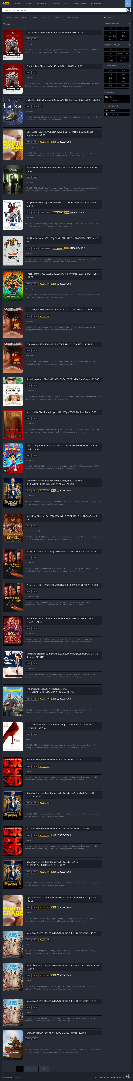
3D (41, 106)
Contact (28, 4)
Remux (110, 40)
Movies (34, 17)
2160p (35, 142)
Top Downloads (73, 17)
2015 (123, 89)
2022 (110, 78)
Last (43, 1068)
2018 (28, 142)
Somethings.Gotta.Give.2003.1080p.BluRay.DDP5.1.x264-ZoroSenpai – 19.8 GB (62, 379)
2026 (28, 526)
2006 (28, 734)
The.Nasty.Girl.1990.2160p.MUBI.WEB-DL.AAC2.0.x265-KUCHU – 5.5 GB (59, 309)
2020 (110, 82)
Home (17, 4)
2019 (123, 82)
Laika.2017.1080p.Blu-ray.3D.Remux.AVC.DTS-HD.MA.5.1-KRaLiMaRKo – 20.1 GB (63, 100)
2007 (28, 1039)
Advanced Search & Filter (16, 17)
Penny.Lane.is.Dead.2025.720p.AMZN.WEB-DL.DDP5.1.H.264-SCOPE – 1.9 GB (61, 551)
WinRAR (112, 110)
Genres (54, 4)
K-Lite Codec (114, 114)
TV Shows (46, 17)
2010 (28, 766)
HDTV (123, 36)
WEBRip (123, 61)
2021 (28, 418)
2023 (28, 491)
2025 (28, 177)
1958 (28, 248)
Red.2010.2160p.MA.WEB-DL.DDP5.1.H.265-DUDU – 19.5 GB (54, 759)
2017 (28, 106)
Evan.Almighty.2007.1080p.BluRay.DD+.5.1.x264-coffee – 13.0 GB (56, 1032)
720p (34, 72)
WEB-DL (123, 40)
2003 (28, 385)
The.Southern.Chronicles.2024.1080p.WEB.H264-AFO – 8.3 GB (54, 32)
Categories (40, 4)
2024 (28, 39)
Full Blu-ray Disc (45, 213)
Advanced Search (79, 4)
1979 (28, 663)
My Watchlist (96, 4)
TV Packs (58, 17)
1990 (28, 213)
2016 (110, 89)
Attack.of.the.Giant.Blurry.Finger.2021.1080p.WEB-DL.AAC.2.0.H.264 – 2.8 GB (61, 412)
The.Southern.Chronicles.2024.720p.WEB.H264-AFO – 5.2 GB (54, 66)
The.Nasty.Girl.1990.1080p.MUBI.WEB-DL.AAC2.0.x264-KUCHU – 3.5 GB (59, 344)
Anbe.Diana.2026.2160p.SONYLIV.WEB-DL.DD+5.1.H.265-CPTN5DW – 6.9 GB (61, 933)
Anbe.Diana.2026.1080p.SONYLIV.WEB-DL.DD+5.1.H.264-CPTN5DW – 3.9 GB (61, 1001)
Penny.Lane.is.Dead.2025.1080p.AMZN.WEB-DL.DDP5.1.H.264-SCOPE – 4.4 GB (62, 585)
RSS (66, 4)
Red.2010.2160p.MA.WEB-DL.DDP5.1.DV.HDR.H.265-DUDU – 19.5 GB (57, 828)
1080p (35, 39)
